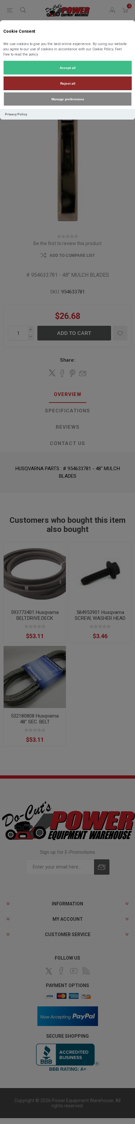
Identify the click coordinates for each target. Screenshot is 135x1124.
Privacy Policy (16, 114)
